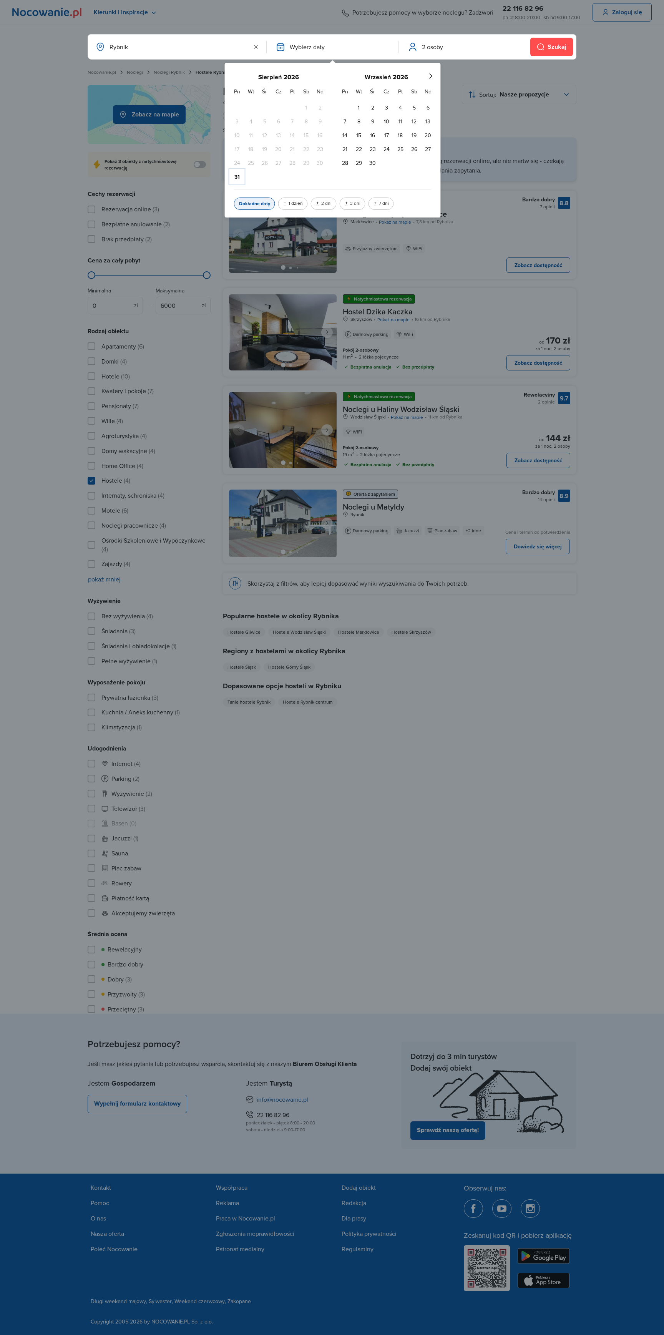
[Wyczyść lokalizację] (255, 46)
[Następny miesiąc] (430, 76)
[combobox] (176, 47)
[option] (306, 108)
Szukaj (557, 46)
